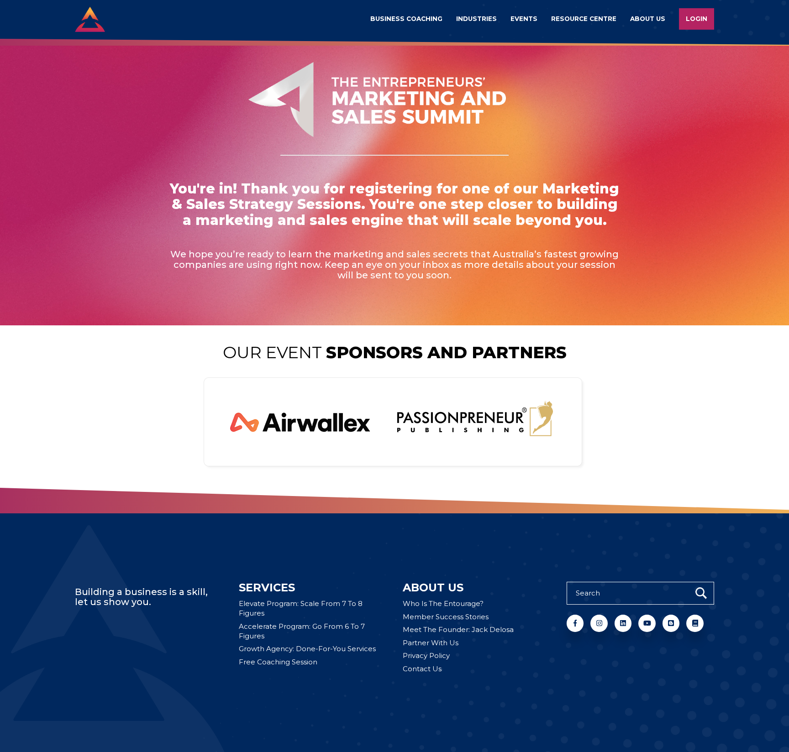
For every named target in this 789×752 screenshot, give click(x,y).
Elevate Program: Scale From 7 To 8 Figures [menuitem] (301, 608)
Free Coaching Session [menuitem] (278, 662)
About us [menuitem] (647, 18)
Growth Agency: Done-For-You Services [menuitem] (307, 648)
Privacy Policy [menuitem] (426, 655)
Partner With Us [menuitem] (430, 642)
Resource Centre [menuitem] (583, 18)
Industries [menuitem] (476, 18)
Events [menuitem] (523, 18)
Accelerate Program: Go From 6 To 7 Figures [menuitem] (302, 631)
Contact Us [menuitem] (422, 668)
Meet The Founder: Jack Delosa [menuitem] (458, 629)
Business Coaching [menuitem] (406, 18)
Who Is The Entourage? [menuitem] (443, 603)
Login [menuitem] (696, 18)
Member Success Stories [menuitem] (446, 616)
